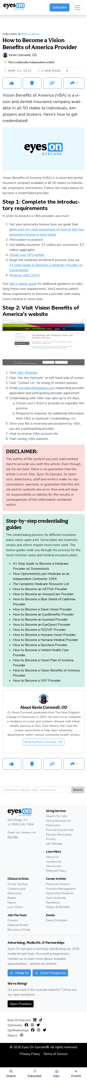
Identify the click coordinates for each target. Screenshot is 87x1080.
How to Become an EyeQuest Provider (41, 624)
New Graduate (56, 898)
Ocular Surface (18, 884)
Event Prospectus (53, 973)
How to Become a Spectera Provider (40, 645)
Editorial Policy (56, 871)
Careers (13, 920)
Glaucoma (14, 893)
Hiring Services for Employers (58, 823)
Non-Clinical (30, 34)
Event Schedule (56, 920)
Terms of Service (55, 1054)
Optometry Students (60, 893)
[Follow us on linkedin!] (36, 1020)
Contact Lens (17, 889)
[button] (73, 83)
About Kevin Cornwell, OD (43, 707)
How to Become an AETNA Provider (40, 589)
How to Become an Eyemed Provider (40, 619)
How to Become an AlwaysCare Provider (43, 594)
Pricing (50, 839)
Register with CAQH (24, 275)
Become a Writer (19, 929)
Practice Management (61, 889)
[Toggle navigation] (77, 7)
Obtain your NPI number (27, 255)
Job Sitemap (54, 843)
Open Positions (21, 1004)
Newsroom (53, 866)
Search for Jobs (56, 816)
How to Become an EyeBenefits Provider (43, 614)
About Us (52, 857)
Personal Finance (57, 884)
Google (13, 837)
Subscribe (59, 7)
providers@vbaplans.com (36, 388)
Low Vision (15, 907)
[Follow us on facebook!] (27, 1025)
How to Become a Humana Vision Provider (44, 634)
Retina (12, 898)
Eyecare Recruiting (58, 834)
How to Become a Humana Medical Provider (45, 640)
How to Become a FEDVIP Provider (39, 629)
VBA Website (27, 372)
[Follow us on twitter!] (38, 1025)
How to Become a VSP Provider (37, 680)
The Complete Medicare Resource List (41, 584)
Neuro (12, 902)
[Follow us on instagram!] (33, 1025)
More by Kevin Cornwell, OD (44, 742)
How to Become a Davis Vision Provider (42, 609)
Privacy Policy (30, 1054)
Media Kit (22, 973)
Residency (53, 902)
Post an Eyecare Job (59, 830)
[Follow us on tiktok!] (41, 1020)
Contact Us (53, 861)
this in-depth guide (23, 283)
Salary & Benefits (58, 907)
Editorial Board (18, 925)
